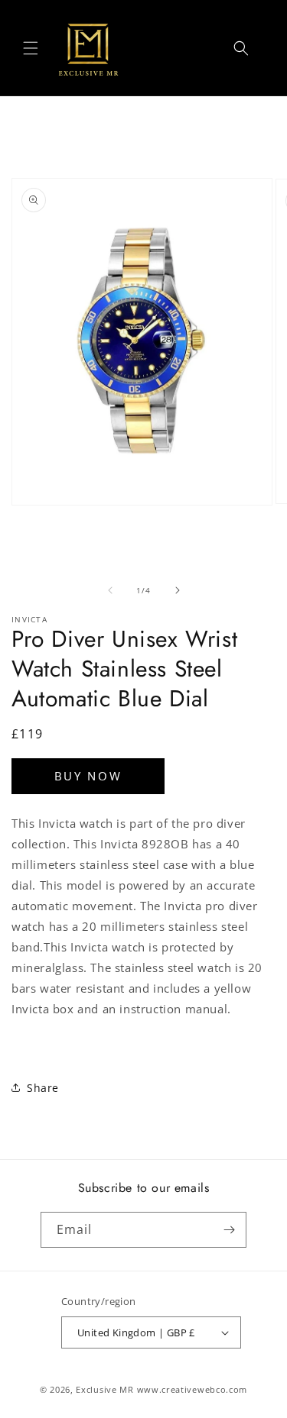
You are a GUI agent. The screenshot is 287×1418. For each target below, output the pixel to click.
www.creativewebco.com (192, 1389)
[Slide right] (177, 590)
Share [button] (43, 1087)
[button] (30, 48)
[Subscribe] (229, 1230)
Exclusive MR (104, 1389)
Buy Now (88, 775)
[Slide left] (110, 590)
